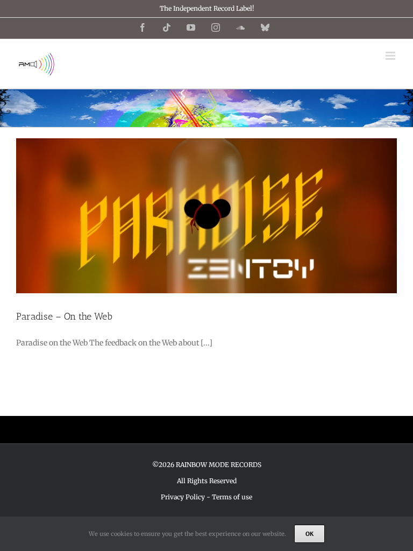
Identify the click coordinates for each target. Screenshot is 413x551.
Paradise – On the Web (64, 316)
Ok (309, 533)
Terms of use (232, 497)
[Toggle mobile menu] (391, 55)
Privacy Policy (183, 497)
